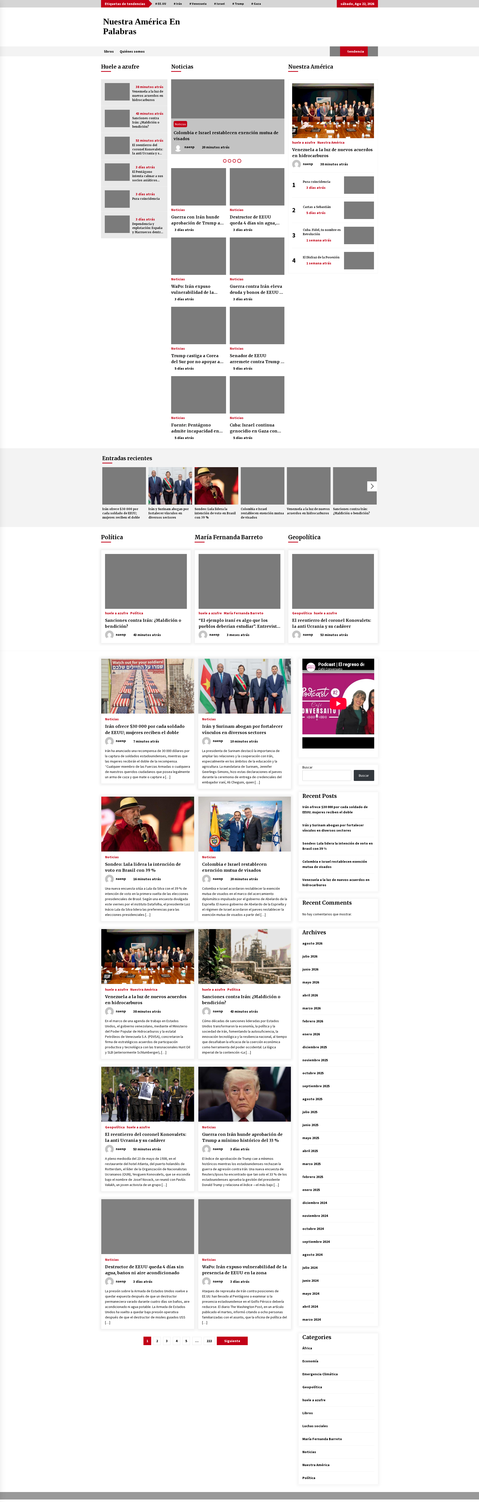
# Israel (219, 3)
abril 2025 (310, 1151)
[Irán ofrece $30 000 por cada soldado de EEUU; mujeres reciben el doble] (124, 486)
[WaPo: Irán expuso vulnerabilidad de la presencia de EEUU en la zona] (198, 256)
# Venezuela (198, 3)
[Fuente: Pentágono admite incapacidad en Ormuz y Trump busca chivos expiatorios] (198, 395)
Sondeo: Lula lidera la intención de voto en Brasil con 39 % (225, 135)
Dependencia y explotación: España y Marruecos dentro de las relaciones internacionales (147, 228)
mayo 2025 (310, 1138)
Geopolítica (304, 537)
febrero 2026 (312, 1021)
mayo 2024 (310, 1293)
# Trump (238, 3)
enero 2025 (311, 1189)
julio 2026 (309, 956)
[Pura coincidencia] (117, 199)
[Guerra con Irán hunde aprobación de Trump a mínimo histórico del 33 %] (198, 187)
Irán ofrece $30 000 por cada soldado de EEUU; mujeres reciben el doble (121, 513)
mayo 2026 (310, 982)
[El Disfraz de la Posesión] (359, 260)
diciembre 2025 (314, 1047)
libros (109, 51)
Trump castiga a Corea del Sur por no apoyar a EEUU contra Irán (195, 359)
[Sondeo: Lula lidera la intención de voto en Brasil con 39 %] (227, 116)
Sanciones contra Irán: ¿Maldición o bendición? (145, 122)
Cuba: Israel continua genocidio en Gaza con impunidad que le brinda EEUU (256, 428)
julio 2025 (309, 1112)
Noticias (180, 124)
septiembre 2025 (316, 1086)
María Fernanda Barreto (229, 537)
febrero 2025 (312, 1177)
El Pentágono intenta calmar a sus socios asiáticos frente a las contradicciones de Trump (147, 176)
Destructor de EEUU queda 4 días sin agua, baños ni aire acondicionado (253, 220)
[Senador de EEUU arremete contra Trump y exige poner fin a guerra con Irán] (257, 325)
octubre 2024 (313, 1228)
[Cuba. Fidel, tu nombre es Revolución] (359, 235)
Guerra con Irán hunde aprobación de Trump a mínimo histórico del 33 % (196, 220)
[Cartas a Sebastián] (359, 210)
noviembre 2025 (315, 1060)
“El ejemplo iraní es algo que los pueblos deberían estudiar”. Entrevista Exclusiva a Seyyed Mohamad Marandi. (239, 623)
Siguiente (232, 1341)
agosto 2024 (312, 1254)
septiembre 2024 (316, 1241)
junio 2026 (310, 969)
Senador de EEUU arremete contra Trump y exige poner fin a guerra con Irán (256, 359)
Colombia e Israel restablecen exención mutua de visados (262, 513)
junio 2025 (310, 1125)
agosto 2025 (312, 1099)
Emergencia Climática (320, 1374)
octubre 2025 (313, 1073)
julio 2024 (309, 1267)
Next (372, 486)
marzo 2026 (311, 1008)
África (307, 1348)
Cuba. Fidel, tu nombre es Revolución (322, 232)
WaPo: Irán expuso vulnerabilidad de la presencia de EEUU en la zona (197, 289)
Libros (307, 1413)
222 (209, 1341)
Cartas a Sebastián (317, 207)
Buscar (307, 767)
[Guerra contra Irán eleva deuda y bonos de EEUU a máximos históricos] (257, 256)
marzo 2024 (311, 1319)
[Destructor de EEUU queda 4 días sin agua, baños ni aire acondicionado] (257, 187)
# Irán (178, 3)
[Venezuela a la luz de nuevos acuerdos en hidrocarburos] (117, 92)
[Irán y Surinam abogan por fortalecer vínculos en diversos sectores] (170, 486)
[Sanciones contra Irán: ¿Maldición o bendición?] (117, 118)
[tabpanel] (227, 116)
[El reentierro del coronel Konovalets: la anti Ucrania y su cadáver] (117, 145)
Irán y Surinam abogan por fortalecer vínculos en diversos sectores (168, 513)
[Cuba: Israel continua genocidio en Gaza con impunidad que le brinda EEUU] (257, 395)
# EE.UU (160, 3)
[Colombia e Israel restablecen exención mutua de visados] (262, 486)
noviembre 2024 (315, 1215)
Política (112, 537)
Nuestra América (331, 142)
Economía (310, 1361)
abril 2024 (310, 1306)
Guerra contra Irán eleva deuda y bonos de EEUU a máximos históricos (256, 289)
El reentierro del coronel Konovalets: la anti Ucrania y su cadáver (147, 149)
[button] (335, 51)
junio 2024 (310, 1280)
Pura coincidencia (146, 199)
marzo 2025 (311, 1164)
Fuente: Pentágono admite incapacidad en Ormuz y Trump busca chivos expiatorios (195, 428)
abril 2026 (310, 995)
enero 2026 (311, 1034)
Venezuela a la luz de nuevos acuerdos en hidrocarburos (147, 96)
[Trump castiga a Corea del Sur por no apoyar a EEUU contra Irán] (198, 325)
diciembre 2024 (314, 1202)
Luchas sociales (315, 1426)
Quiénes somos (132, 51)
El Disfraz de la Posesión (321, 257)
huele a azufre (303, 142)
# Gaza (256, 3)
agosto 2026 (312, 943)
